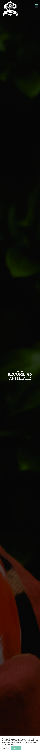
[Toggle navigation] (36, 6)
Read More (6, 748)
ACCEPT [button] (16, 748)
